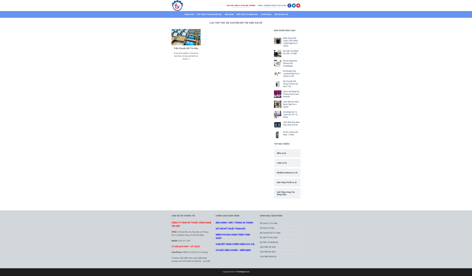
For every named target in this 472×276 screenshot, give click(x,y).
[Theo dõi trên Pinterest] (298, 5)
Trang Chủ (189, 14)
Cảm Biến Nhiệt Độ (268, 256)
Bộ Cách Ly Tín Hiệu (268, 223)
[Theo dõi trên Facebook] (289, 5)
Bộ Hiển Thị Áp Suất (268, 237)
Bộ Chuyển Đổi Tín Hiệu (270, 233)
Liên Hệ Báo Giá (281, 14)
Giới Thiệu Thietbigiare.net (209, 14)
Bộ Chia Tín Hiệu (267, 228)
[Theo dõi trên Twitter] (294, 5)
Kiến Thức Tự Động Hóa (247, 14)
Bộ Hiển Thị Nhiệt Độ (269, 242)
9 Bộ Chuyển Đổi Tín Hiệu (186, 48)
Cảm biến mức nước (188, 258)
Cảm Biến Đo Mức (268, 252)
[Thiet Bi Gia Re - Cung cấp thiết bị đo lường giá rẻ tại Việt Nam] (177, 5)
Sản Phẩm (229, 14)
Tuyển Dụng (265, 14)
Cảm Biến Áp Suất (268, 247)
